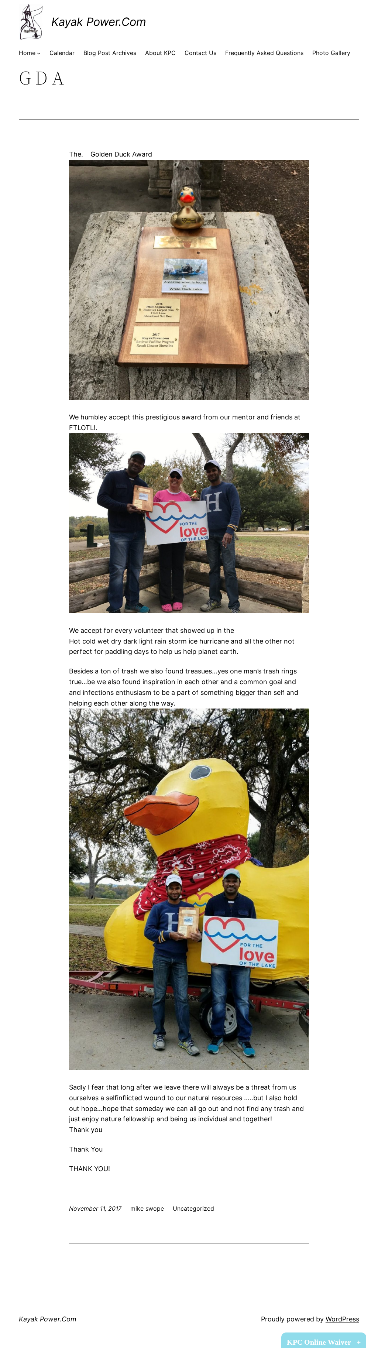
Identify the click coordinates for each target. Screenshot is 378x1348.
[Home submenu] (39, 53)
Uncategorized (193, 1208)
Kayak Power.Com (98, 21)
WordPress (342, 1319)
